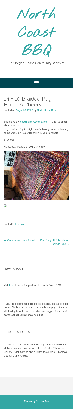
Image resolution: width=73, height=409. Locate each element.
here (11, 285)
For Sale (20, 224)
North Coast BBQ (36, 33)
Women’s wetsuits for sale (20, 240)
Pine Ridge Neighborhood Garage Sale (54, 242)
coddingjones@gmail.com (34, 121)
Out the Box (42, 401)
